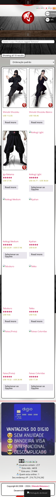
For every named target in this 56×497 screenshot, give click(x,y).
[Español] (54, 7)
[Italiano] (43, 7)
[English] (38, 7)
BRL (50, 19)
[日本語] (46, 7)
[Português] (50, 7)
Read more (10, 122)
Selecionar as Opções (38, 188)
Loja (12, 41)
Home (5, 41)
